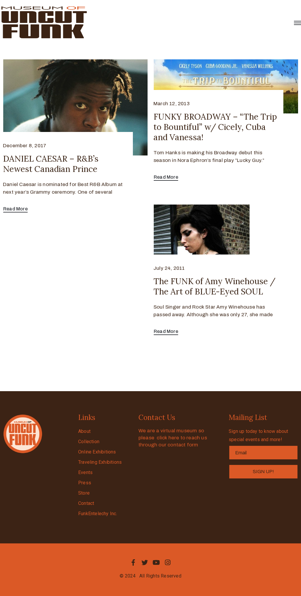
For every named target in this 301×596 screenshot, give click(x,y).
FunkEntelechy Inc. (97, 513)
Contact (86, 503)
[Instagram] (168, 562)
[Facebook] (133, 562)
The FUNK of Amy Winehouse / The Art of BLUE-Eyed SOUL (214, 286)
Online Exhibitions (97, 452)
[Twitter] (144, 562)
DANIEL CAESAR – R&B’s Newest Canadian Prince (50, 163)
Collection (88, 441)
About (84, 431)
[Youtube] (156, 562)
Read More (15, 208)
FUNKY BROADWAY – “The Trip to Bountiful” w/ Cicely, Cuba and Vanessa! (215, 127)
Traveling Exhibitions (100, 462)
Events (85, 472)
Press (84, 482)
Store (84, 493)
